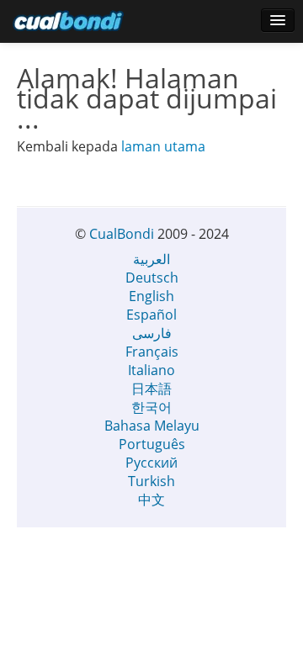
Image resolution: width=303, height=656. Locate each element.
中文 (151, 499)
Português (152, 444)
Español (151, 314)
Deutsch (151, 277)
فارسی (152, 333)
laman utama (163, 146)
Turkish (151, 481)
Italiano (151, 370)
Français (151, 351)
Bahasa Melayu (151, 425)
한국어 (151, 407)
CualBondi (121, 234)
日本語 (151, 388)
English (151, 296)
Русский (151, 462)
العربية (151, 259)
